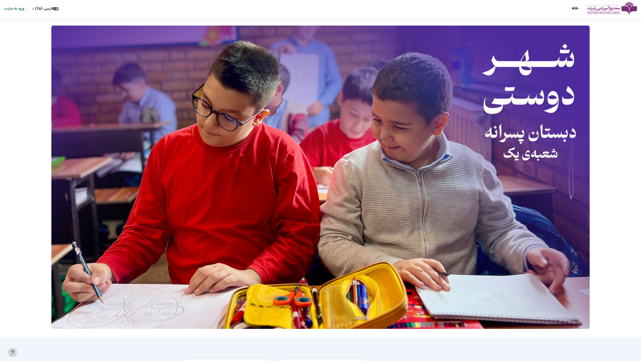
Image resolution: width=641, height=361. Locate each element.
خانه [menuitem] (575, 8)
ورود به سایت (14, 9)
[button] (45, 9)
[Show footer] (12, 352)
